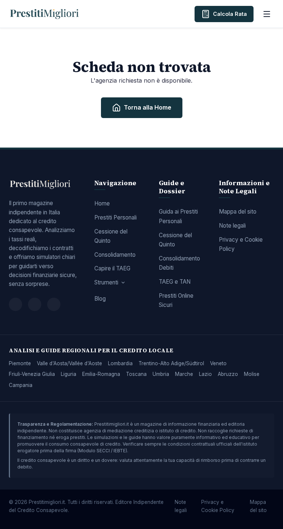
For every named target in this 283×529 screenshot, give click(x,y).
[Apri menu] (266, 14)
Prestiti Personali (115, 217)
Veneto (218, 363)
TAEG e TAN (175, 281)
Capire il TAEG (112, 268)
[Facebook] (15, 304)
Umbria (161, 374)
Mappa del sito (237, 211)
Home (102, 203)
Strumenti (106, 282)
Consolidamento (115, 254)
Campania (20, 385)
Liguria (68, 374)
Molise (251, 374)
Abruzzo (228, 374)
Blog (100, 298)
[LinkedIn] (53, 304)
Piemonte (20, 363)
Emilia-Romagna (101, 374)
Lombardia (120, 363)
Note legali (232, 225)
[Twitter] (34, 304)
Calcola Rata (230, 14)
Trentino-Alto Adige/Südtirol (171, 363)
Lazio (205, 374)
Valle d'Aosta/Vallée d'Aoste (69, 363)
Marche (184, 374)
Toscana (136, 374)
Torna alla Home (147, 107)
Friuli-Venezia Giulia (32, 374)
